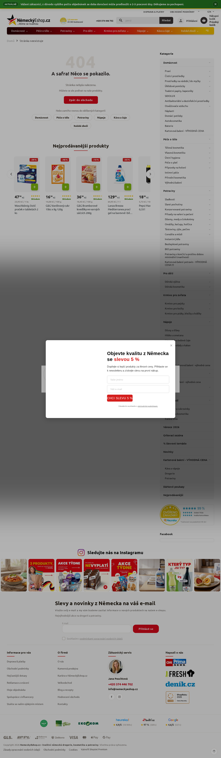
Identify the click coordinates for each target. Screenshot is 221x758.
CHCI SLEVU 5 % (120, 398)
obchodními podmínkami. (148, 406)
